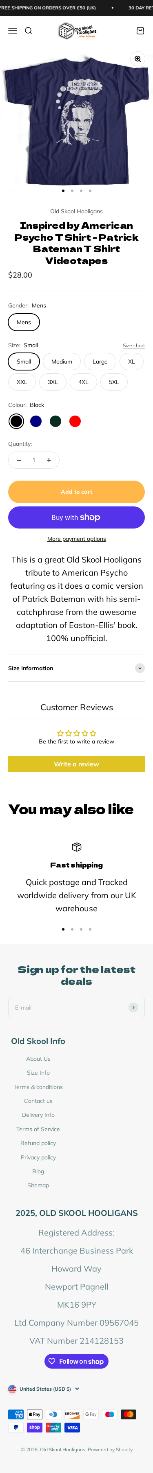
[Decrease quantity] (19, 460)
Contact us (38, 1101)
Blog (38, 1171)
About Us (38, 1058)
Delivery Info (38, 1114)
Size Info (38, 1072)
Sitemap (38, 1185)
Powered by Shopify (110, 1449)
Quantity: (20, 443)
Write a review (76, 764)
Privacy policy (38, 1157)
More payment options (76, 538)
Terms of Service (38, 1129)
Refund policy (38, 1143)
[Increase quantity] (49, 460)
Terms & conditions (38, 1087)
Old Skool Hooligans (76, 211)
